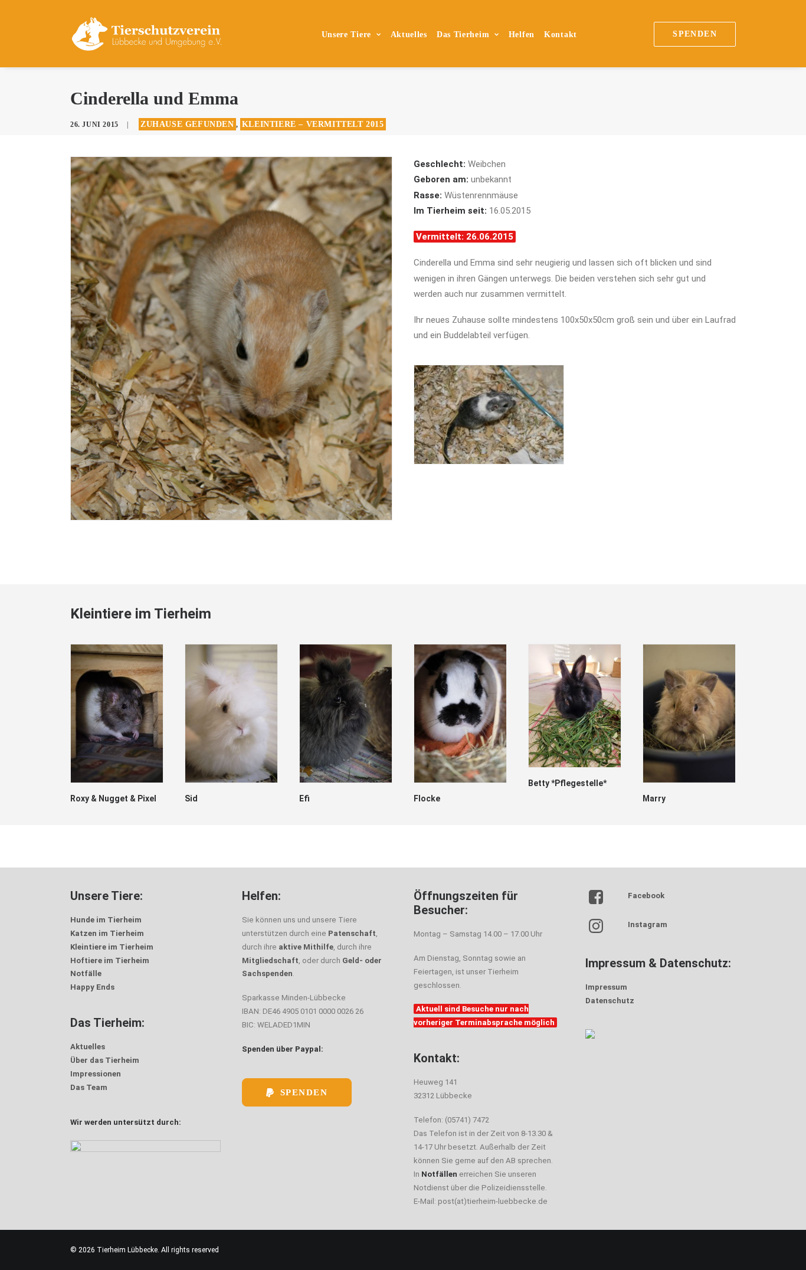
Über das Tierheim (104, 1060)
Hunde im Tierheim (106, 919)
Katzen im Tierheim (107, 933)
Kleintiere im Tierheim (111, 946)
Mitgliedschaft (270, 960)
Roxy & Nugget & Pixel (113, 798)
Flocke (427, 798)
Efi (304, 798)
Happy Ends (92, 987)
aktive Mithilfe (306, 946)
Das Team (88, 1087)
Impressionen (95, 1073)
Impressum (606, 987)
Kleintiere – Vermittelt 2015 (313, 124)
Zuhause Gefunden (187, 124)
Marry (654, 798)
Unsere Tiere (346, 34)
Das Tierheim (463, 34)
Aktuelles (409, 34)
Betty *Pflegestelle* (567, 783)
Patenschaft (352, 933)
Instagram (647, 924)
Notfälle (85, 973)
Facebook (646, 895)
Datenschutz (609, 1000)
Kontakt (560, 34)
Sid (191, 798)
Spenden (304, 1092)
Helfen (522, 34)
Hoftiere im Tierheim (109, 960)
